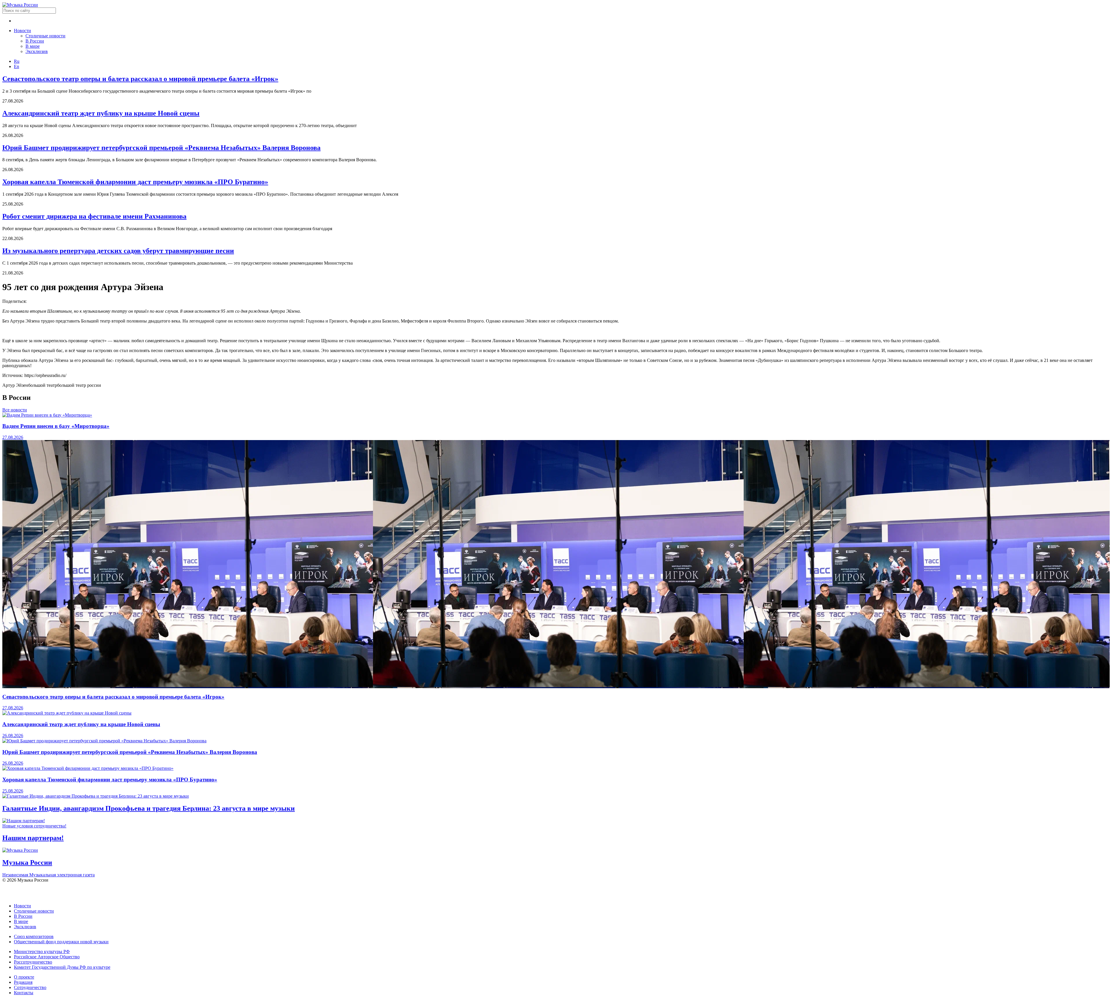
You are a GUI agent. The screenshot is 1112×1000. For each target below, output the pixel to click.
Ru (16, 61)
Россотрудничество (33, 961)
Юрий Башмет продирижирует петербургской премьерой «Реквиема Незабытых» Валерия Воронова (161, 147)
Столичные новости (45, 35)
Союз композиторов (34, 936)
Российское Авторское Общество (47, 956)
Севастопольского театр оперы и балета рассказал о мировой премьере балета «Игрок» (140, 79)
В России (34, 41)
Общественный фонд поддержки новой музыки (61, 941)
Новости (22, 30)
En (16, 66)
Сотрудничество (30, 987)
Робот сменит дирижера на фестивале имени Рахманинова (94, 216)
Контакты (23, 992)
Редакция (23, 982)
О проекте (24, 977)
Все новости (14, 409)
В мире (32, 46)
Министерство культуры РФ (42, 951)
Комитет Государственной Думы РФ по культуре (62, 967)
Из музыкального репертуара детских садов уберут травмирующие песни (118, 250)
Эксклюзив (36, 51)
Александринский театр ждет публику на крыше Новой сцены (101, 113)
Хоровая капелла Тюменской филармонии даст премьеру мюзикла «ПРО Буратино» (135, 182)
